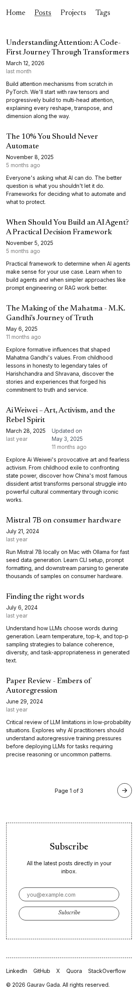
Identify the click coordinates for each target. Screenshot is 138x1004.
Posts (42, 13)
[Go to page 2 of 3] (124, 790)
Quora (74, 971)
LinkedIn (16, 971)
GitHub (41, 971)
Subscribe (69, 913)
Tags (102, 13)
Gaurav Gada (43, 984)
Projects (73, 13)
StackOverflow (107, 971)
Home (15, 13)
